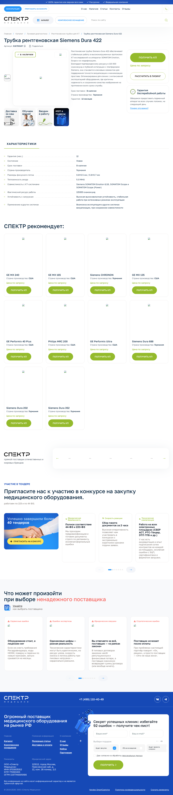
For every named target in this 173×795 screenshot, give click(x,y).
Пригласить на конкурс (36, 9)
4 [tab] (118, 569)
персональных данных (132, 755)
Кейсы (63, 748)
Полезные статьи (41, 741)
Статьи (104, 8)
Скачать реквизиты (160, 789)
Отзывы (126, 8)
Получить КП (148, 57)
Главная (7, 34)
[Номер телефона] (166, 9)
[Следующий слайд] (164, 458)
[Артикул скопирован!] (25, 46)
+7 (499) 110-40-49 (91, 699)
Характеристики (21, 143)
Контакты (115, 8)
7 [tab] (94, 678)
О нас (84, 8)
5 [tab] (120, 569)
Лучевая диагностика (37, 34)
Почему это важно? (139, 108)
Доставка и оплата (42, 745)
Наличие (93, 8)
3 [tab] (116, 569)
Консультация (12, 9)
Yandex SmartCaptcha (99, 789)
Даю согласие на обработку (119, 755)
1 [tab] (111, 569)
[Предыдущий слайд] (57, 458)
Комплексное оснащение (11, 746)
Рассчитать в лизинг (148, 76)
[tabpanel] (78, 537)
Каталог (19, 34)
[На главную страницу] (16, 699)
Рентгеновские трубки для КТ (65, 34)
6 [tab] (122, 569)
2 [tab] (114, 569)
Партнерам (66, 752)
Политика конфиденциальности (130, 789)
